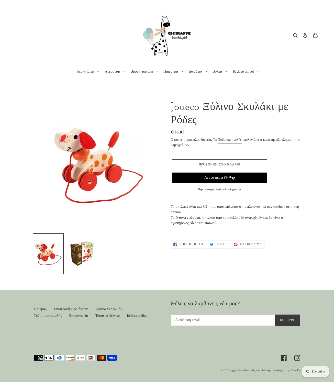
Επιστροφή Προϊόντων (71, 309)
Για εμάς (40, 309)
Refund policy (137, 316)
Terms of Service (107, 316)
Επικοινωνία (78, 316)
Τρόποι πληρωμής (108, 309)
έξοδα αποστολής (230, 140)
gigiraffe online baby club (246, 370)
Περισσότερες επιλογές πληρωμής (219, 189)
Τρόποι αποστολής (48, 316)
